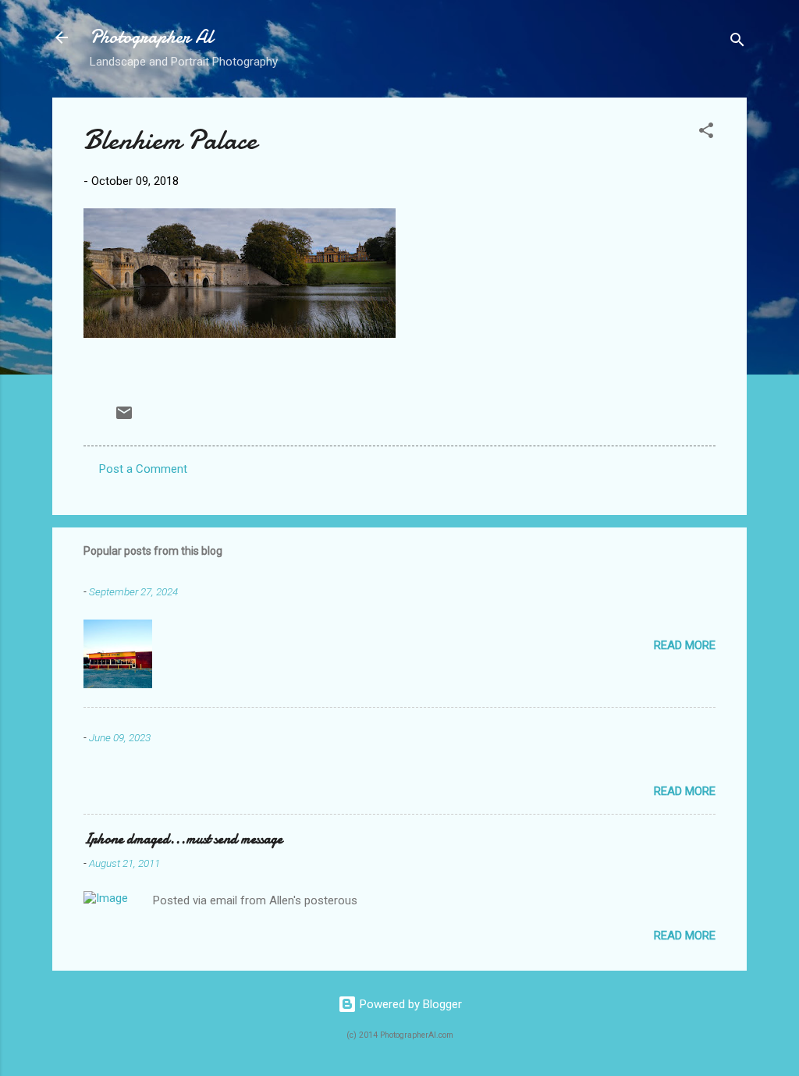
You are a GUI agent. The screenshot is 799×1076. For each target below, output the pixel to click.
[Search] (737, 42)
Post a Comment (143, 469)
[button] (706, 133)
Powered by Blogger (409, 1004)
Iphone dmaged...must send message (182, 839)
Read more (685, 645)
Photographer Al (151, 37)
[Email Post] (124, 418)
